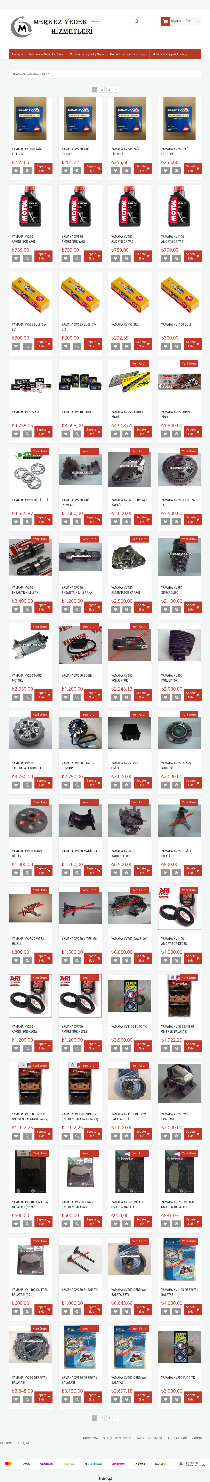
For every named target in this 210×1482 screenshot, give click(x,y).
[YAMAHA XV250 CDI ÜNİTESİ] (130, 733)
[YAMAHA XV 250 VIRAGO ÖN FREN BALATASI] (80, 1171)
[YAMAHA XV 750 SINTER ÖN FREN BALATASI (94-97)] (30, 1084)
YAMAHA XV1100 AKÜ (76, 412)
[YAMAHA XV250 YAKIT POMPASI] (179, 1084)
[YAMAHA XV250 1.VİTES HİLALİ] (179, 820)
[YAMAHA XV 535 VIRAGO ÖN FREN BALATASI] (130, 1171)
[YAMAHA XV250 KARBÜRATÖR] (130, 820)
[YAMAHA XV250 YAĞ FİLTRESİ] (80, 118)
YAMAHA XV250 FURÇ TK (178, 1378)
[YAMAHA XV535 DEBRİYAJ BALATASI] (80, 1347)
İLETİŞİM (23, 1443)
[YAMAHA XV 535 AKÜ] (30, 381)
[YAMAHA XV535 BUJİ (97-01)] (80, 294)
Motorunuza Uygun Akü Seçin (46, 54)
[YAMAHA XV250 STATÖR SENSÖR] (80, 733)
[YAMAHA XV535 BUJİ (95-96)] (30, 294)
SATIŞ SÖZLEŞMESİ (149, 1438)
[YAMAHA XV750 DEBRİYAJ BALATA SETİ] (130, 1259)
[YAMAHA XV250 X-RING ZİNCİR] (130, 381)
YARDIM (197, 1438)
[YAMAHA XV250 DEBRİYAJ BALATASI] (30, 1347)
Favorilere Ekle (16, 170)
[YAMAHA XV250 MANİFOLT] (80, 820)
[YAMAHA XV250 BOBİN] (80, 645)
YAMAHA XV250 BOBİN (77, 676)
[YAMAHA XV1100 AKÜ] (80, 381)
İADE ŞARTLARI (177, 1438)
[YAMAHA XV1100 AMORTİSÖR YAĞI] (179, 206)
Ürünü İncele (27, 170)
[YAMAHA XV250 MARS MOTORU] (30, 645)
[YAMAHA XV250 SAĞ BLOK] (130, 908)
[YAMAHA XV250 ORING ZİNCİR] (179, 381)
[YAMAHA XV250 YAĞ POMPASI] (80, 469)
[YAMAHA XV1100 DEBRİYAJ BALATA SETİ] (130, 1084)
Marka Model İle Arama (25, 64)
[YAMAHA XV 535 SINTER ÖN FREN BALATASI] (179, 996)
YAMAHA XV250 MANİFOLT (79, 851)
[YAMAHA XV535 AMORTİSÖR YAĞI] (80, 206)
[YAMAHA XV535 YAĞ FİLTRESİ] (130, 118)
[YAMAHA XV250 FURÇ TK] (179, 1347)
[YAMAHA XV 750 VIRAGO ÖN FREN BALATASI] (179, 1171)
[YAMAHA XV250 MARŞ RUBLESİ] (179, 733)
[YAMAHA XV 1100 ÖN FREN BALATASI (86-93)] (30, 1171)
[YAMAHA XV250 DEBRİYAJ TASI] (179, 469)
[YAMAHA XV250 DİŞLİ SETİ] (30, 469)
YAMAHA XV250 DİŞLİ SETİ (30, 500)
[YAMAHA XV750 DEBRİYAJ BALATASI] (130, 1347)
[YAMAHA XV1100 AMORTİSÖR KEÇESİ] (179, 908)
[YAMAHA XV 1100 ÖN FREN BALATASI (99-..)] (30, 1259)
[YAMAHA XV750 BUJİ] (130, 294)
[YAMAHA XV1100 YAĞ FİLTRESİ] (30, 118)
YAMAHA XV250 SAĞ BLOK (129, 939)
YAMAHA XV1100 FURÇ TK (129, 1027)
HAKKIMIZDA (89, 1438)
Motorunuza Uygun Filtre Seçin (170, 54)
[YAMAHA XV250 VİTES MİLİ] (80, 908)
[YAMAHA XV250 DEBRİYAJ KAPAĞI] (130, 469)
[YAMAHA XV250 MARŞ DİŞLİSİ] (30, 820)
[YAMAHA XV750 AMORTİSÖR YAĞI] (130, 206)
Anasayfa (17, 54)
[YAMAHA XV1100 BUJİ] (179, 294)
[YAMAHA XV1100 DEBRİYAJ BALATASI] (179, 1259)
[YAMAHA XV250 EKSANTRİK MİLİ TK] (30, 557)
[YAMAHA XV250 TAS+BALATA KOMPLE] (30, 733)
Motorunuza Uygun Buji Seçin (87, 54)
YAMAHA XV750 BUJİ (125, 324)
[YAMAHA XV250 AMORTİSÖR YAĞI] (30, 206)
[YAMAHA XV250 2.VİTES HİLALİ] (30, 908)
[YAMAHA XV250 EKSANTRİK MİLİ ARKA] (80, 557)
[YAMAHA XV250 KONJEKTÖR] (130, 645)
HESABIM (6, 1443)
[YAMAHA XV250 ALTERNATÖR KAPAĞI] (130, 557)
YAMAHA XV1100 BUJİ (176, 324)
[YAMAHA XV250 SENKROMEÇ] (179, 557)
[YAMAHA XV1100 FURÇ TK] (130, 996)
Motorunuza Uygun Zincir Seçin (128, 54)
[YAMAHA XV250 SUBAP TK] (80, 1259)
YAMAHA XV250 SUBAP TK (80, 1290)
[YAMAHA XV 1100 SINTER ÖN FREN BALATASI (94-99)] (80, 1084)
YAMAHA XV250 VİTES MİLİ (80, 939)
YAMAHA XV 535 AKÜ (26, 412)
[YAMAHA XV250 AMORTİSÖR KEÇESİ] (30, 996)
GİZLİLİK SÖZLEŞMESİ (117, 1438)
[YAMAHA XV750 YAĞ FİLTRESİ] (179, 118)
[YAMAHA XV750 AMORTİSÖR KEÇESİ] (80, 996)
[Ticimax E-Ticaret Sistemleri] (105, 1479)
